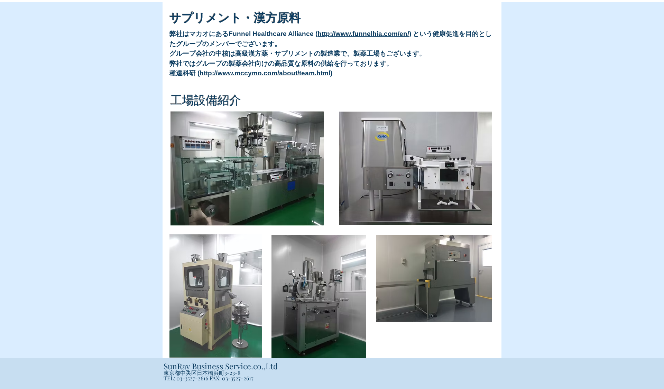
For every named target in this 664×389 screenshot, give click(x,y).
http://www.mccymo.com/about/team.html (265, 73)
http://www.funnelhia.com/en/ (363, 33)
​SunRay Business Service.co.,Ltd (221, 366)
